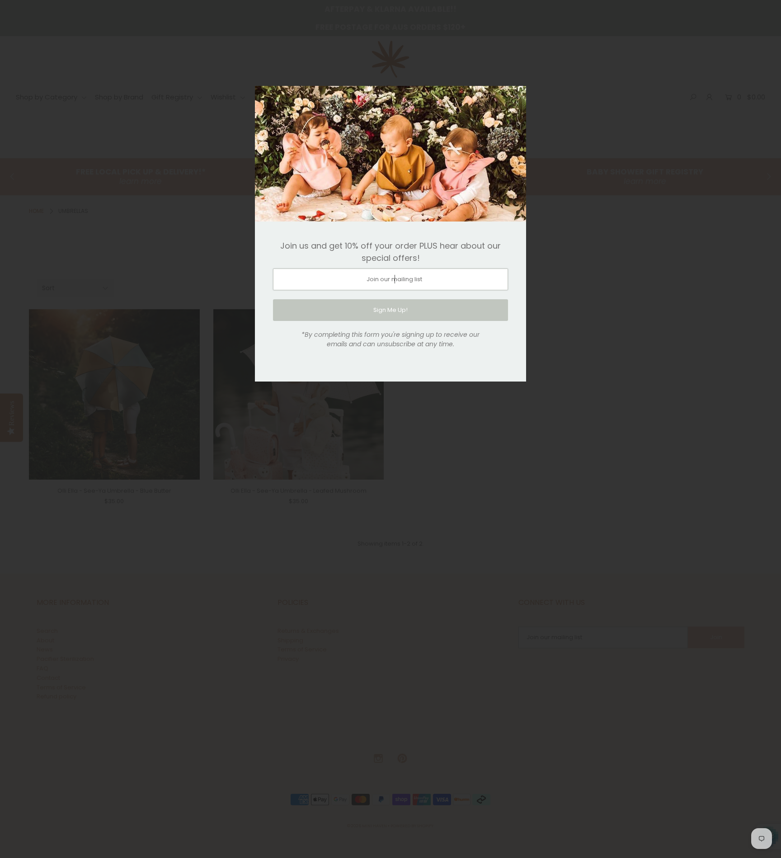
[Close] (516, 96)
